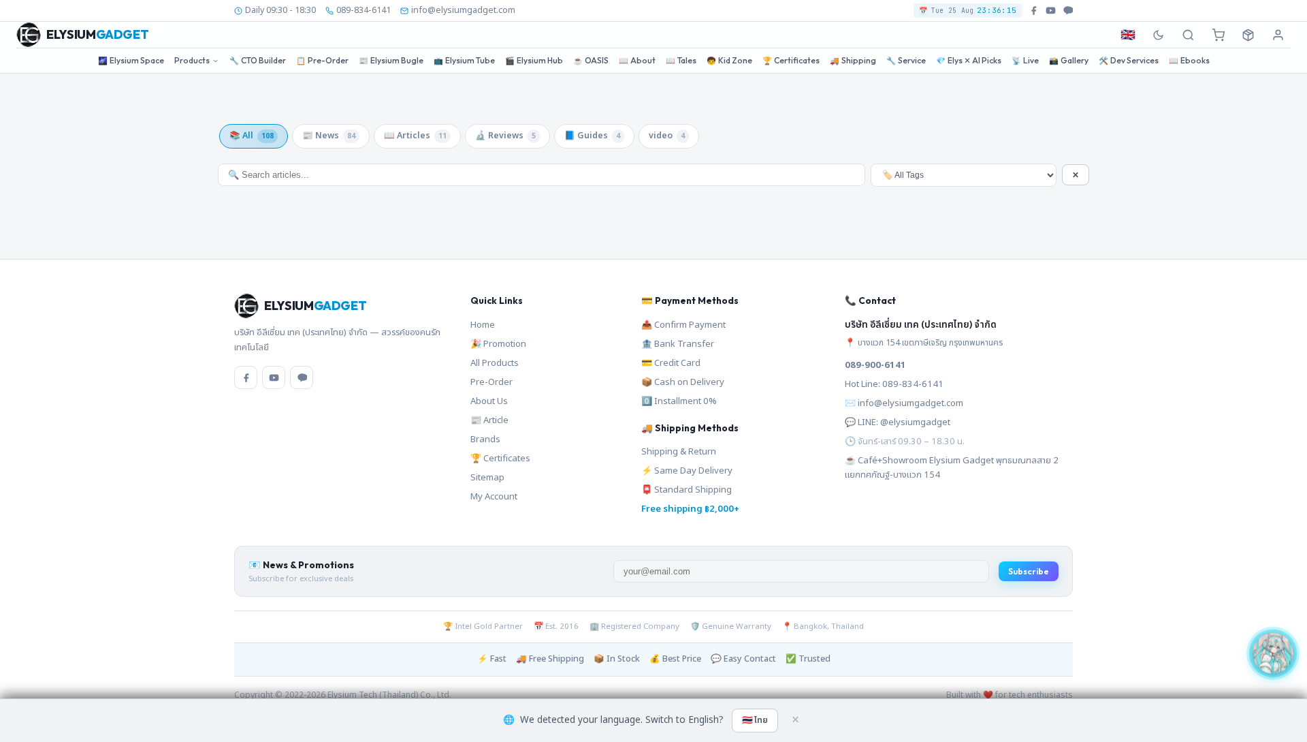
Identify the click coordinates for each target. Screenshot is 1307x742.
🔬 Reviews (505, 135)
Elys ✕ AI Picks (968, 60)
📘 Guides (592, 135)
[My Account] (1278, 35)
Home (482, 325)
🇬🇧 (1127, 35)
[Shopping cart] (1218, 35)
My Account (493, 497)
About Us (489, 401)
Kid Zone (729, 60)
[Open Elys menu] (1273, 652)
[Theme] (1158, 35)
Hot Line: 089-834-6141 (894, 384)
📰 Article (489, 420)
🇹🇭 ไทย (755, 720)
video (667, 135)
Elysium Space (131, 60)
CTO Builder (257, 60)
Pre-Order (322, 60)
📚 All (251, 135)
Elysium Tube (464, 60)
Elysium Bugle (391, 60)
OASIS (591, 60)
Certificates (791, 60)
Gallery (1068, 60)
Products (192, 60)
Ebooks (1189, 60)
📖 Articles (415, 135)
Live (1025, 60)
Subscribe (1028, 571)
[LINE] (301, 377)
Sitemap (487, 477)
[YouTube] (273, 377)
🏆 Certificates (500, 458)
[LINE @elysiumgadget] (1068, 10)
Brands (485, 439)
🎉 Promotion (498, 344)
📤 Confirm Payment (683, 325)
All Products (494, 363)
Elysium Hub (534, 60)
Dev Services (1129, 60)
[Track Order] (1248, 35)
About (637, 60)
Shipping (853, 60)
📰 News (328, 135)
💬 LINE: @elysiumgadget (897, 422)
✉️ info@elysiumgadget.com (904, 403)
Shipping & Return (678, 452)
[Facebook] (245, 377)
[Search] (1188, 35)
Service (906, 60)
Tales (681, 60)
